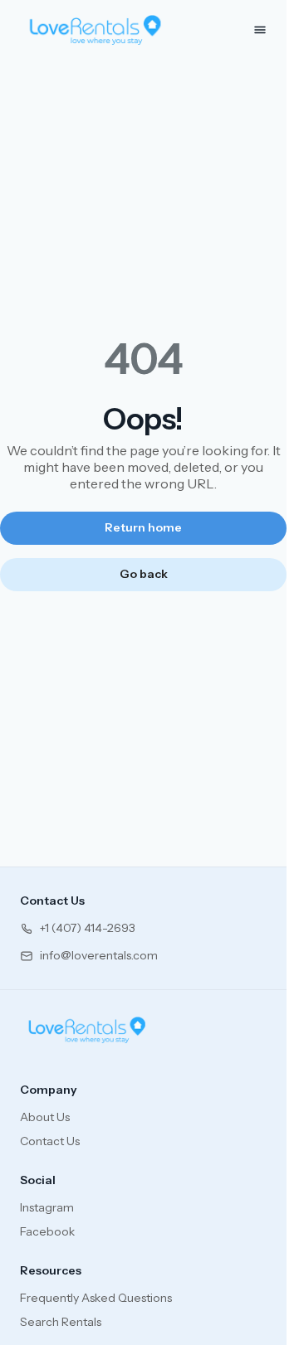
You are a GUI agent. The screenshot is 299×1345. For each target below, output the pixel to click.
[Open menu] (260, 29)
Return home (143, 527)
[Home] (87, 1030)
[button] (77, 928)
